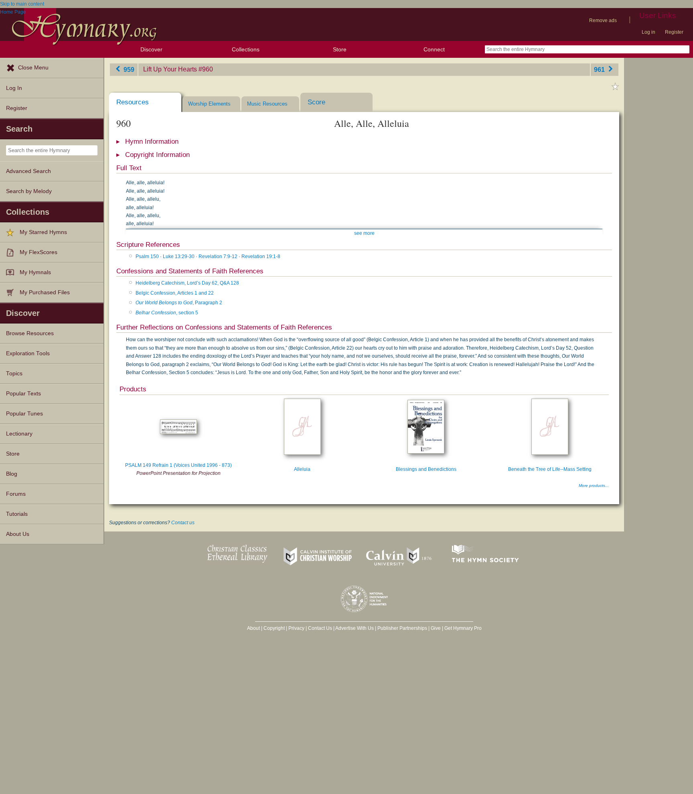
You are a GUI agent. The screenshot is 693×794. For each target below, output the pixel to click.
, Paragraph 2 (179, 302)
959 (128, 69)
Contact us (183, 522)
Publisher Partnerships (402, 628)
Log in (648, 32)
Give (436, 628)
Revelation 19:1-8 (260, 256)
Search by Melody (29, 191)
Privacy (296, 628)
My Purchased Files (45, 292)
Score (316, 102)
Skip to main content (22, 4)
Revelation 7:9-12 (218, 256)
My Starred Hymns (43, 232)
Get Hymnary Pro (463, 628)
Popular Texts (23, 394)
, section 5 (167, 313)
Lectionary (19, 434)
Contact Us (320, 628)
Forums (16, 494)
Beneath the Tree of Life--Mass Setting (550, 469)
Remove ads (603, 20)
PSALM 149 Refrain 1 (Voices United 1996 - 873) (178, 465)
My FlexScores (38, 252)
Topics (14, 374)
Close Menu (33, 68)
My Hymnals (35, 272)
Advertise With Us (354, 628)
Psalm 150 (147, 256)
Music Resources (267, 104)
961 (600, 69)
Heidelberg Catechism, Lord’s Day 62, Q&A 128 (187, 283)
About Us (17, 534)
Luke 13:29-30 (179, 256)
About (253, 628)
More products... (594, 485)
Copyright (274, 628)
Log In (14, 88)
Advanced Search (28, 171)
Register (674, 32)
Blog (11, 474)
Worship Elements (209, 104)
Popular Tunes (24, 414)
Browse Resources (30, 333)
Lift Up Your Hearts (170, 69)
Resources (132, 102)
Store (339, 49)
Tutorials (17, 514)
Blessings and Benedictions (426, 469)
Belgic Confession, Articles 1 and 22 (175, 293)
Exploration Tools (28, 353)
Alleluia (302, 469)
